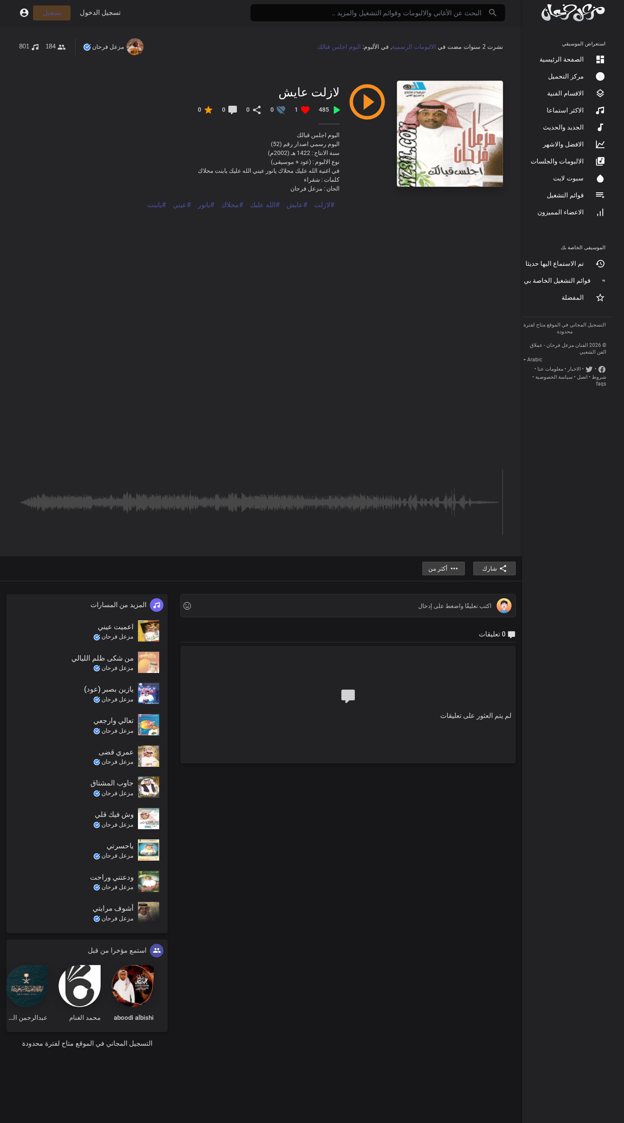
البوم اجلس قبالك (339, 47)
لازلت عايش (309, 91)
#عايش (297, 205)
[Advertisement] (261, 269)
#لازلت (324, 205)
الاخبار (574, 369)
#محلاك (232, 205)
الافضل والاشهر (563, 144)
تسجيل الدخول (100, 12)
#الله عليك (265, 205)
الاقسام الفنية (565, 93)
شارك (489, 568)
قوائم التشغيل (565, 195)
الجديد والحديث (563, 127)
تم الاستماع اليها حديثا (555, 263)
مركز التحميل (566, 76)
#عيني (182, 205)
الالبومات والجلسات (557, 161)
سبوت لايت (568, 178)
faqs (601, 384)
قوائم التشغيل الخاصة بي (557, 280)
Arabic (534, 360)
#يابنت (156, 205)
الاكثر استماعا (565, 110)
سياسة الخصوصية (554, 377)
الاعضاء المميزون (560, 212)
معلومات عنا (550, 369)
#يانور (206, 205)
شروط (599, 377)
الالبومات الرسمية (414, 47)
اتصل (582, 377)
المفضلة (573, 297)
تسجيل (52, 13)
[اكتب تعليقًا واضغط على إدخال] (348, 606)
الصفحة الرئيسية (562, 59)
